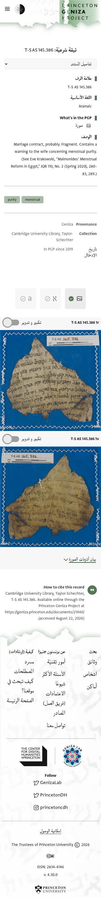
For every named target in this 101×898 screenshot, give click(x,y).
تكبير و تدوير (31, 322)
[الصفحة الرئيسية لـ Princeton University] (50, 889)
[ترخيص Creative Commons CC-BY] (50, 857)
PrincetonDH (53, 795)
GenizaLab (51, 783)
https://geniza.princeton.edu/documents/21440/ (44, 612)
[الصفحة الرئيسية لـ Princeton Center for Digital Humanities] (33, 755)
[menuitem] (92, 662)
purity (12, 200)
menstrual (32, 200)
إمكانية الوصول (50, 831)
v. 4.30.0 (50, 874)
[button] (80, 13)
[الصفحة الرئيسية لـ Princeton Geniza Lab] (68, 756)
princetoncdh (54, 807)
